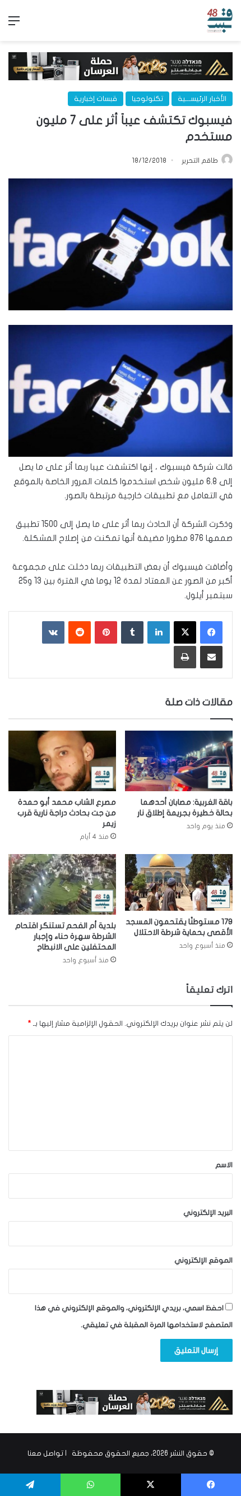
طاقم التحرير (200, 160)
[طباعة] (185, 657)
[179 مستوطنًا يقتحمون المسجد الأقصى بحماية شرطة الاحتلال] (179, 882)
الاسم (224, 1165)
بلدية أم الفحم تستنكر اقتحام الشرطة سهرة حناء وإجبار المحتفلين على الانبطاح (65, 936)
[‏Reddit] (79, 632)
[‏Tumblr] (132, 632)
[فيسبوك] (211, 632)
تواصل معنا (45, 1453)
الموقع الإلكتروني (203, 1260)
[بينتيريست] (106, 632)
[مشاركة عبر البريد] (211, 657)
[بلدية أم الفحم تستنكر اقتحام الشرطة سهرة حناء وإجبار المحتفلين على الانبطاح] (62, 884)
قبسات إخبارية (95, 99)
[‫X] (185, 632)
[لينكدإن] (158, 632)
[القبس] (220, 20)
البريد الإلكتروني (208, 1213)
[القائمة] (14, 25)
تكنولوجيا (147, 99)
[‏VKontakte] (53, 632)
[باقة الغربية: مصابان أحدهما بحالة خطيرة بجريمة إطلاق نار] (179, 761)
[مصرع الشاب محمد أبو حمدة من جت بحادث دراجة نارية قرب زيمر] (62, 761)
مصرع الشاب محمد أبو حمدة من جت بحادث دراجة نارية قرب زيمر (66, 813)
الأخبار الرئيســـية (202, 99)
